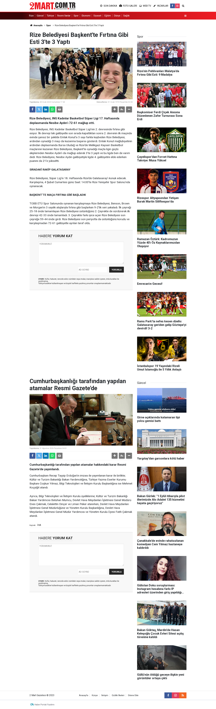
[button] (115, 109)
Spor (76, 15)
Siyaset (97, 15)
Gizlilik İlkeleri (118, 695)
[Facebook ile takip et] (172, 6)
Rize (31, 15)
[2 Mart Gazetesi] (52, 5)
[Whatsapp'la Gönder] (52, 109)
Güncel (40, 15)
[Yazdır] (59, 109)
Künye (95, 695)
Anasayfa (37, 25)
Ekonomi (86, 15)
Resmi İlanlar (63, 15)
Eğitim (107, 15)
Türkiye (50, 15)
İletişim (104, 695)
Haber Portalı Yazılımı (44, 704)
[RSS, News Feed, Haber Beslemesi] (182, 695)
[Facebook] (32, 109)
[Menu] (185, 16)
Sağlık (126, 15)
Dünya (117, 15)
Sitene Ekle (133, 695)
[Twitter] (39, 109)
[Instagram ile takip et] (177, 6)
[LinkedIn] (46, 109)
